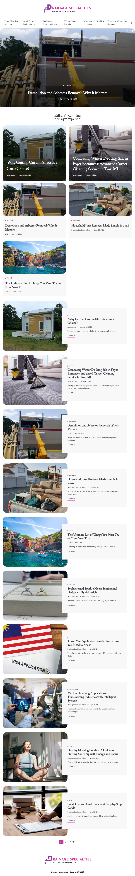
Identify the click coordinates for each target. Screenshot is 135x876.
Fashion (72, 585)
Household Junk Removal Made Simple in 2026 (100, 226)
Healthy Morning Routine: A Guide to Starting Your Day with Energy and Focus (93, 752)
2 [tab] (130, 31)
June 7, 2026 (16, 292)
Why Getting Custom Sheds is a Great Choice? (67, 93)
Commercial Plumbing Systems (94, 22)
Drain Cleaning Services (11, 22)
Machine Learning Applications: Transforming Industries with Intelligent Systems (92, 697)
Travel (76, 152)
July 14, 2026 (17, 234)
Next (72, 842)
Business (10, 220)
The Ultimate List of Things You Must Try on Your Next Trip (33, 285)
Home (67, 86)
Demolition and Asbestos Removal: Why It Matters (31, 228)
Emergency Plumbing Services (117, 22)
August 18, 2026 (75, 99)
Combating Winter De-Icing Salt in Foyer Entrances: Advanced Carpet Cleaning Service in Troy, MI (100, 164)
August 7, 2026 (91, 175)
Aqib (6, 234)
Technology (73, 689)
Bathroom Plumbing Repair (50, 22)
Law (70, 800)
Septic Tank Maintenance (29, 22)
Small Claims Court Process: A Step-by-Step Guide (95, 806)
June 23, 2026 (99, 230)
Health (71, 746)
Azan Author (58, 99)
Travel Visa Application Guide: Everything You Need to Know (93, 643)
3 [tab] (132, 31)
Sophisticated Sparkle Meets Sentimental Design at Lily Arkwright (92, 590)
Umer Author (77, 175)
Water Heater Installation (70, 22)
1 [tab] (128, 31)
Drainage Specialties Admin (80, 230)
